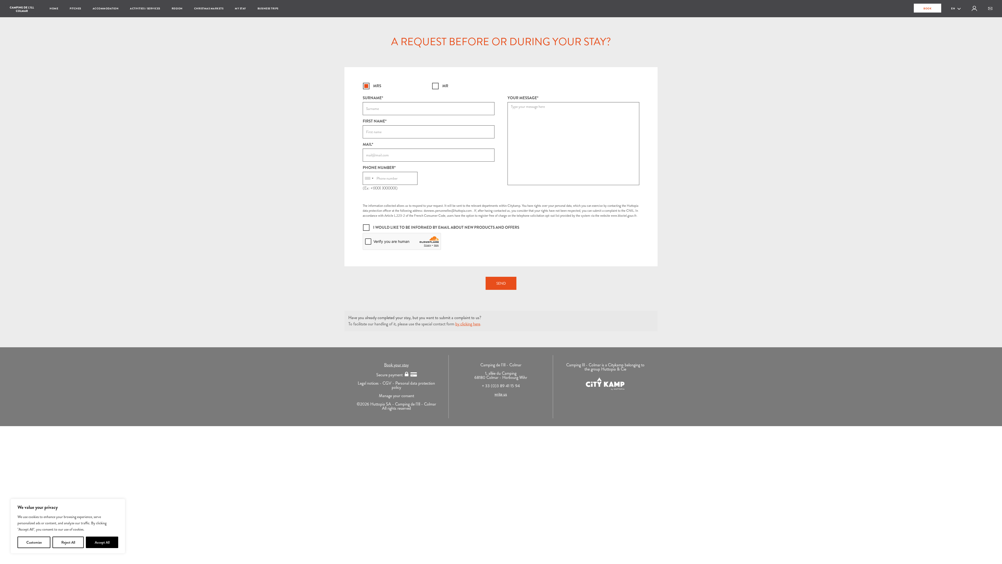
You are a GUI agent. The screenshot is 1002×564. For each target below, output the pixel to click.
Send (501, 283)
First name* (374, 121)
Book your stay (396, 365)
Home (54, 8)
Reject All (68, 542)
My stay (240, 8)
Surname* (373, 98)
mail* (368, 144)
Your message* (523, 98)
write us (500, 394)
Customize (34, 542)
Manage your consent (396, 396)
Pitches (75, 8)
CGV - (389, 383)
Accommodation (106, 8)
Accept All (102, 542)
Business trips (268, 8)
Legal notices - (370, 383)
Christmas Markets (209, 8)
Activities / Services (145, 8)
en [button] (953, 8)
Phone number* (379, 168)
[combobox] (369, 178)
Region (177, 8)
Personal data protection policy (413, 385)
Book (927, 8)
